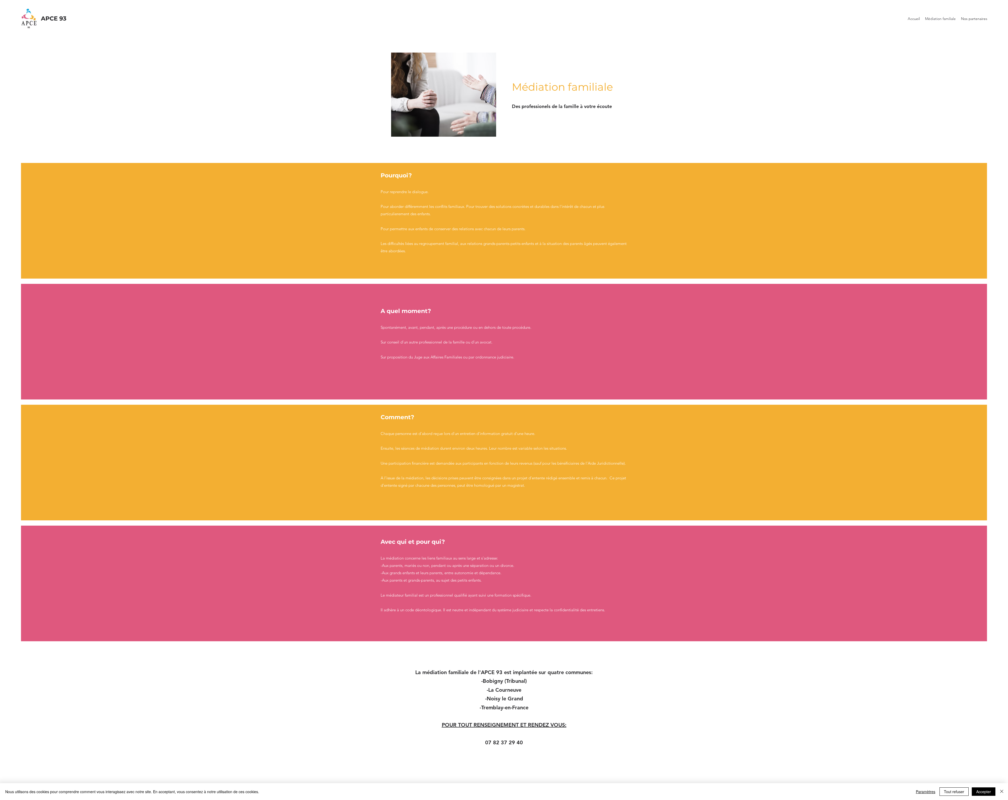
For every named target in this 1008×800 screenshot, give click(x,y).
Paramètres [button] (925, 791)
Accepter (983, 791)
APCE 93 (53, 18)
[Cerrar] (1002, 791)
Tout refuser (954, 791)
